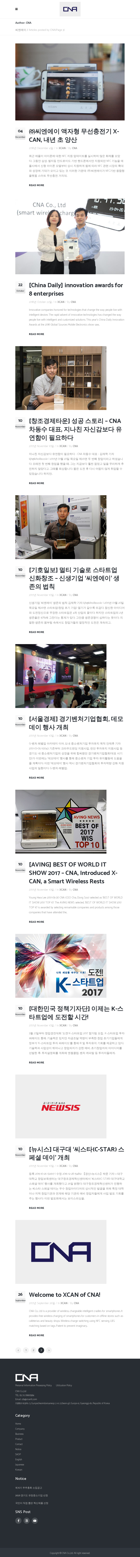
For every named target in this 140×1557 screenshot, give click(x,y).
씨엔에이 (20, 30)
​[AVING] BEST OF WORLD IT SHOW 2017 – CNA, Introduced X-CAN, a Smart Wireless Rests (73, 873)
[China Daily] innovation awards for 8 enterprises (76, 289)
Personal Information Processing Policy (33, 1385)
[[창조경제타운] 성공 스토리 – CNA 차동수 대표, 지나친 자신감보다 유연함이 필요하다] (60, 378)
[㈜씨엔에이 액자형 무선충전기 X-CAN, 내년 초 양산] (70, 82)
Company (20, 1429)
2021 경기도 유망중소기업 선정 (31, 1496)
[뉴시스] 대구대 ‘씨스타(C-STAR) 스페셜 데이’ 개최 (76, 1154)
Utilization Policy (64, 1385)
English (18, 1460)
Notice (18, 1449)
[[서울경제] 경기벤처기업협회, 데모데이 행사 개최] (60, 676)
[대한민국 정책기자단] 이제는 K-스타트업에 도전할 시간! (76, 1013)
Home (18, 1424)
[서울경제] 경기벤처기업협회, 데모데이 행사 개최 (76, 723)
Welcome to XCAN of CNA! (64, 1295)
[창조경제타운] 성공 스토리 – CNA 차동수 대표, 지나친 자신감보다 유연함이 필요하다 (75, 429)
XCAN (62, 148)
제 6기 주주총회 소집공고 (28, 1488)
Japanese (19, 1465)
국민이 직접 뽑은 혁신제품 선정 (31, 1503)
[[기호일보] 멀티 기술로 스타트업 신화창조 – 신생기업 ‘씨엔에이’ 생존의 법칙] (60, 527)
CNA (74, 148)
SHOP (18, 1454)
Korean (18, 1470)
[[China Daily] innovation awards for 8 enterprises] (70, 235)
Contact (19, 1444)
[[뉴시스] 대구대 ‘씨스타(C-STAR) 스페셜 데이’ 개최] (60, 1106)
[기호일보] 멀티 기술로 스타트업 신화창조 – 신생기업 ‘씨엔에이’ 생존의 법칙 (74, 578)
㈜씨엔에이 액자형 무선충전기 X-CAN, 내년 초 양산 (74, 136)
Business (19, 1434)
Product (18, 1439)
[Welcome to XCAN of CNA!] (60, 1252)
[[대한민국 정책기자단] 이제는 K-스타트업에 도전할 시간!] (60, 965)
